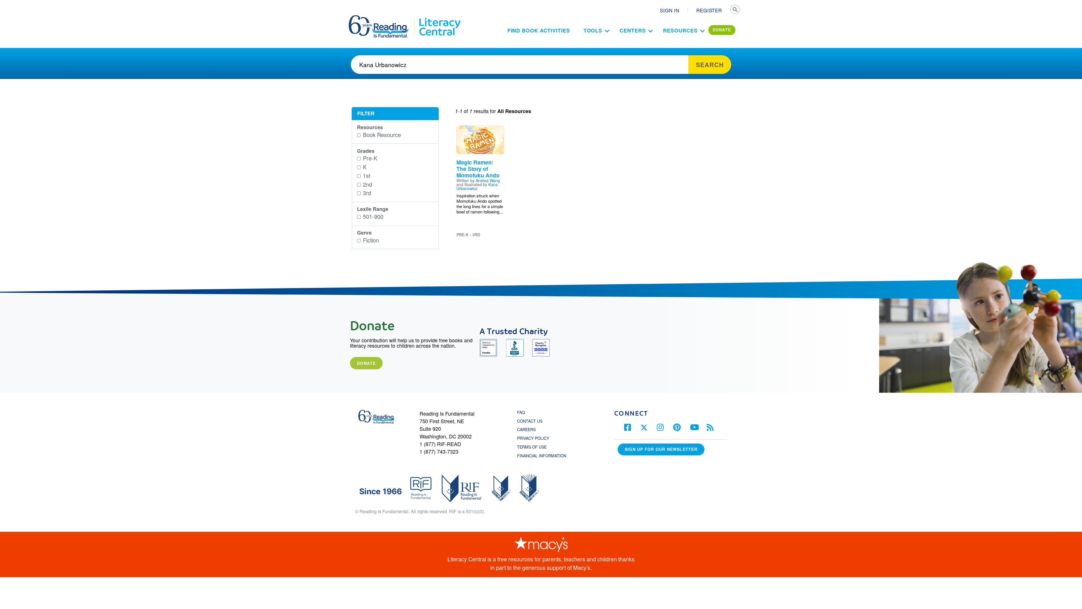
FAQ (521, 412)
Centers (633, 30)
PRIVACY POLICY (533, 438)
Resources (680, 30)
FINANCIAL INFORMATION (541, 455)
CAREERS (526, 429)
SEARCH (734, 10)
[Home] (382, 17)
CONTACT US (531, 421)
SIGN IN (669, 10)
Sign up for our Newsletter (661, 449)
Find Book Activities (538, 30)
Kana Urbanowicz (477, 186)
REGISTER (709, 10)
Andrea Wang (488, 180)
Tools (593, 30)
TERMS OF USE (534, 447)
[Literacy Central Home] (439, 17)
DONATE (722, 29)
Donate (366, 363)
